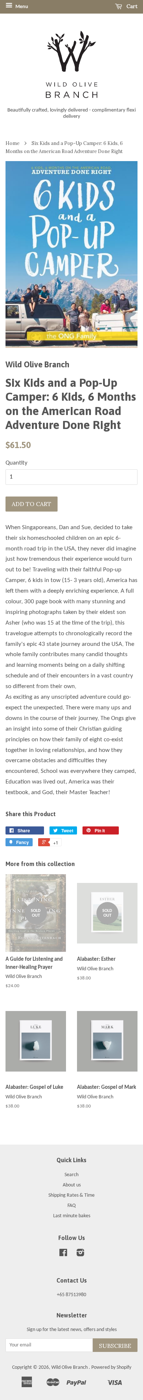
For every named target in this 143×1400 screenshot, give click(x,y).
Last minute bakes (71, 1216)
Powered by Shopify (111, 1367)
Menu (21, 7)
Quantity (16, 463)
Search (71, 1175)
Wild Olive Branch (70, 1367)
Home (12, 143)
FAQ (71, 1205)
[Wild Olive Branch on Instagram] (80, 1254)
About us (72, 1185)
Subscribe (115, 1345)
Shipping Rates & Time (71, 1195)
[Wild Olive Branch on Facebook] (63, 1254)
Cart (131, 6)
